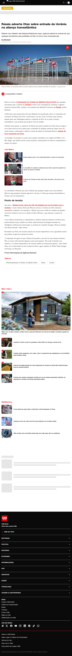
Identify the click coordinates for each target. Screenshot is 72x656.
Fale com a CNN (7, 643)
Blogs (3, 607)
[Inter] (2, 626)
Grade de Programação (10, 605)
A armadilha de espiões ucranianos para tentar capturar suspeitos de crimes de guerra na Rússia (44, 169)
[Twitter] (7, 626)
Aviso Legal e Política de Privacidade (14, 637)
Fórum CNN (5, 612)
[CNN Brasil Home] (17, 2)
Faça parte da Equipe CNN (11, 646)
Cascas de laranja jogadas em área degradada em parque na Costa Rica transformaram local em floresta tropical (41, 366)
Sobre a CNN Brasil (8, 634)
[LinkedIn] (25, 626)
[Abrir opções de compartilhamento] (3, 93)
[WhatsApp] (38, 626)
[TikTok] (34, 626)
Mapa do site (6, 615)
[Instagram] (20, 626)
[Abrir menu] (3, 2)
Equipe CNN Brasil (8, 602)
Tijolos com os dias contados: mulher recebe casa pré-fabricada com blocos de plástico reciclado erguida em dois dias (35, 333)
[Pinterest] (29, 626)
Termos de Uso (7, 640)
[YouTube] (16, 626)
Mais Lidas (6, 289)
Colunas (4, 610)
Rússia (58, 107)
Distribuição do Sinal (9, 618)
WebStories (6, 402)
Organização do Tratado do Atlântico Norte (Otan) (36, 102)
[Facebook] (11, 626)
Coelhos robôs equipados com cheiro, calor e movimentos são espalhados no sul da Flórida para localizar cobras (41, 354)
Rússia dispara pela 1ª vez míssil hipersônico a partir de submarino (43, 157)
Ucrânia (28, 104)
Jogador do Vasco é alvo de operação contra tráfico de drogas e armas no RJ (37, 342)
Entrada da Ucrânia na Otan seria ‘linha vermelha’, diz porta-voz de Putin (43, 180)
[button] (36, 67)
